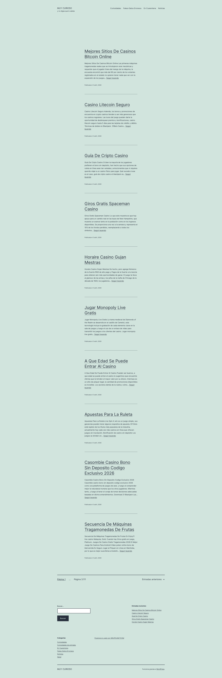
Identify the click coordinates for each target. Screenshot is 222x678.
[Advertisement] (111, 33)
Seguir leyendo (112, 78)
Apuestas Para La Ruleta (108, 414)
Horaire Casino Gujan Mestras (143, 622)
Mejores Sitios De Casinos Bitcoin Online (146, 610)
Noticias (161, 8)
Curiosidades (115, 8)
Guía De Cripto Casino (106, 155)
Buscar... (60, 606)
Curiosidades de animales (66, 645)
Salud (59, 657)
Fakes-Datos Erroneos (132, 8)
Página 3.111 (80, 579)
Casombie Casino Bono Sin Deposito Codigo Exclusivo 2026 (107, 468)
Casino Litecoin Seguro (107, 104)
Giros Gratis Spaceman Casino (143, 619)
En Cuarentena (150, 8)
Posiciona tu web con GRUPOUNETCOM (109, 638)
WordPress (160, 669)
